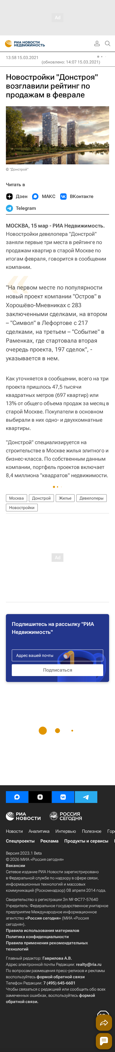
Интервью (65, 831)
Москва (16, 498)
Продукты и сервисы (86, 841)
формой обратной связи (61, 976)
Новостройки (21, 507)
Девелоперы (92, 498)
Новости (14, 831)
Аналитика (39, 831)
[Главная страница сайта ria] (6, 43)
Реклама (49, 841)
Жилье (65, 498)
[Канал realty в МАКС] (17, 797)
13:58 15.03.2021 (22, 57)
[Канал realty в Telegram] (86, 797)
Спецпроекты (20, 841)
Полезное (91, 831)
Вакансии (15, 865)
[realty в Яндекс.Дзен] (40, 797)
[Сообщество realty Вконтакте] (63, 797)
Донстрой (41, 498)
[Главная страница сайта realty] (35, 43)
